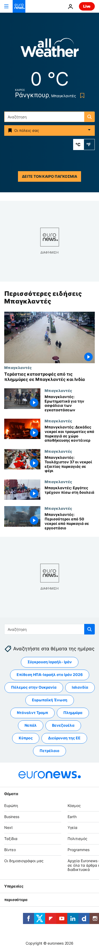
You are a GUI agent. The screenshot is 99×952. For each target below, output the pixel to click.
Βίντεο (10, 849)
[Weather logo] (50, 49)
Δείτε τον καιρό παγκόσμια (49, 176)
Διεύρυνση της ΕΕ (64, 738)
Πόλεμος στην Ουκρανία (33, 687)
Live (87, 6)
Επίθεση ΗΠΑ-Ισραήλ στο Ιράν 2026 (50, 674)
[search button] (89, 116)
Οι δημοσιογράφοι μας (24, 860)
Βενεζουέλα (63, 725)
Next (8, 827)
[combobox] (49, 116)
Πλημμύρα (72, 712)
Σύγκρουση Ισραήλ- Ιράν (49, 662)
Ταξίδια (10, 838)
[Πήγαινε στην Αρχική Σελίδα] (19, 6)
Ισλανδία (80, 687)
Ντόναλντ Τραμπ (32, 712)
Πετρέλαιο (49, 750)
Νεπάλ (31, 725)
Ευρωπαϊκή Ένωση (49, 700)
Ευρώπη (11, 805)
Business (11, 816)
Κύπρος (26, 738)
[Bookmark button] (81, 95)
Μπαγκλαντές (18, 368)
